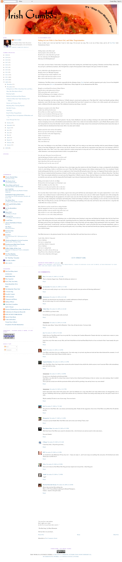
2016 (6, 65)
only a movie (8, 263)
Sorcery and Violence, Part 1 (13, 103)
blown (6, 209)
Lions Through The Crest (12, 119)
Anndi (44, 474)
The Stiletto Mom (47, 428)
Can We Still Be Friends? (11, 182)
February (9, 142)
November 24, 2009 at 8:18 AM (58, 322)
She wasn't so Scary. (10, 178)
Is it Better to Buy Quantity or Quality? (14, 201)
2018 (6, 60)
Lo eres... (7, 205)
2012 (6, 75)
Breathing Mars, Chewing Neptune (15, 105)
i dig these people (67, 264)
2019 (6, 57)
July (8, 130)
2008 (6, 148)
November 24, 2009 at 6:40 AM (58, 309)
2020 (6, 55)
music (50, 265)
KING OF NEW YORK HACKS (13, 314)
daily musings (47, 264)
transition (8, 235)
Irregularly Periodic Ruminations (14, 324)
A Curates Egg (9, 291)
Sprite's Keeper (9, 307)
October (9, 123)
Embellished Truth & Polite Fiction (14, 194)
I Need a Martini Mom (11, 177)
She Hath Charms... (11, 108)
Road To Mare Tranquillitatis (13, 113)
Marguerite (46, 418)
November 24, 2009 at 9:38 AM (53, 333)
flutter (7, 286)
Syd (44, 406)
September (10, 125)
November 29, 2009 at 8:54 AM (55, 442)
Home (78, 534)
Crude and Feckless (10, 319)
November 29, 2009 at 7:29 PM (55, 474)
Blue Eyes (7, 224)
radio (54, 265)
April (8, 137)
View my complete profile (20, 47)
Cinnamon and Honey (11, 299)
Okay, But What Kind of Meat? (14, 91)
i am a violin (56, 264)
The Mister (8, 227)
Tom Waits (112, 43)
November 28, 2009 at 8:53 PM (61, 428)
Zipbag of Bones (9, 302)
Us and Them (8, 220)
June (8, 132)
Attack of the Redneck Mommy (13, 223)
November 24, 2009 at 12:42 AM (54, 276)
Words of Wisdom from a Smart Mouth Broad (17, 309)
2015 (6, 67)
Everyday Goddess (10, 260)
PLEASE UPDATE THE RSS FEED (14, 186)
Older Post (116, 534)
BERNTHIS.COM (10, 276)
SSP (44, 452)
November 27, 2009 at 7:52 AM (53, 406)
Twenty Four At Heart (11, 322)
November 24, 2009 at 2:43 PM (61, 362)
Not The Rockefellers (11, 208)
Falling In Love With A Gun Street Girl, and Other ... (19, 89)
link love (45, 265)
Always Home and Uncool (12, 185)
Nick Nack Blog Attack (11, 271)
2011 (6, 77)
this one (52, 84)
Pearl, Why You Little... (11, 281)
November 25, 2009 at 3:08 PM (58, 374)
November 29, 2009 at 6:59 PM (54, 464)
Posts (7, 346)
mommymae (8, 274)
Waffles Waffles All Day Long (13, 248)
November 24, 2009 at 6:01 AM (58, 297)
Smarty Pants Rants (10, 317)
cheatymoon (46, 297)
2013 (6, 72)
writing (59, 265)
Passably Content (10, 294)
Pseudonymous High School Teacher (15, 244)
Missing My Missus (10, 228)
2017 (6, 62)
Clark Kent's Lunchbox (11, 304)
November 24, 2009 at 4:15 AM (58, 287)
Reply (44, 281)
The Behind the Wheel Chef (12, 289)
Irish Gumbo (17, 39)
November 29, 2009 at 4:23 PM (53, 452)
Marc (44, 276)
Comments (8, 350)
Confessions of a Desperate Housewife (15, 312)
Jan (44, 333)
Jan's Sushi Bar (9, 189)
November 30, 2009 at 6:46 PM (65, 485)
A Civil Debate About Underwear (13, 217)
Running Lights (10, 94)
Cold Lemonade (9, 297)
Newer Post (41, 534)
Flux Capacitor (9, 279)
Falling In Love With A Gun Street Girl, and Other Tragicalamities (61, 40)
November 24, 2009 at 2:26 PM (55, 350)
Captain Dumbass (47, 362)
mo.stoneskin (46, 287)
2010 (6, 79)
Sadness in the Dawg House (11, 255)
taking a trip (8, 232)
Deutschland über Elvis (11, 284)
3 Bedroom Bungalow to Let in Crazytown (16, 240)
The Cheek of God (10, 181)
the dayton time (9, 231)
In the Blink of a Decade (10, 213)
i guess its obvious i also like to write (86, 264)
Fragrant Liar (9, 216)
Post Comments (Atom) (51, 538)
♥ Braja (45, 442)
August (9, 128)
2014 (6, 70)
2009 (6, 82)
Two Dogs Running (10, 254)
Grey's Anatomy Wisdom (11, 246)
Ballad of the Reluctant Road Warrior (16, 96)
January (9, 145)
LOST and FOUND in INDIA (13, 204)
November (9, 87)
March (8, 140)
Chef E (44, 350)
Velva (44, 464)
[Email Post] (61, 262)
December (9, 84)
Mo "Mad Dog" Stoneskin (12, 258)
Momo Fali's (8, 212)
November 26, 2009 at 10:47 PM (58, 389)
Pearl (82, 82)
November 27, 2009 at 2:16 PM (58, 418)
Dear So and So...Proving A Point (13, 242)
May (8, 135)
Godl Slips (9, 110)
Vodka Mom (46, 309)
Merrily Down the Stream (49, 485)
